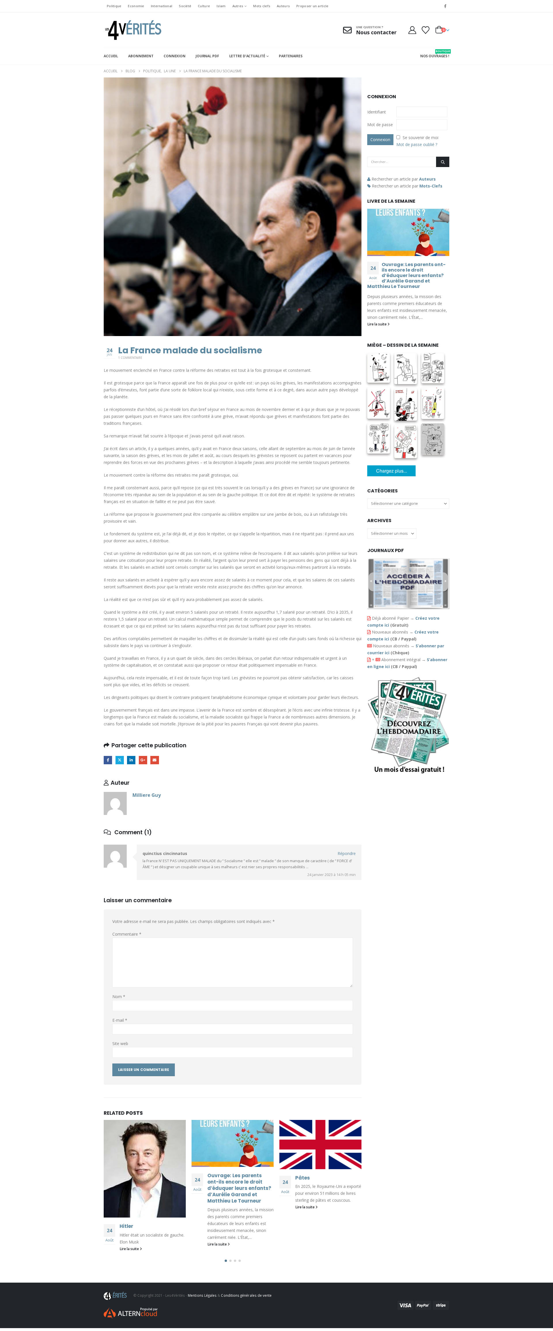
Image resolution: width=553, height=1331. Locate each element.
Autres (237, 6)
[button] (226, 1260)
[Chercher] (442, 162)
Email (154, 760)
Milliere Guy (146, 795)
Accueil (111, 56)
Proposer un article (312, 6)
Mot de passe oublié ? (416, 144)
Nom (118, 996)
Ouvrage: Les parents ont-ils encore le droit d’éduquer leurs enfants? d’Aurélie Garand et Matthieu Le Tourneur (239, 1188)
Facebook (108, 760)
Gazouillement (119, 760)
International (162, 6)
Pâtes (302, 1177)
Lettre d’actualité (247, 56)
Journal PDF (207, 56)
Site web (120, 1043)
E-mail (119, 1020)
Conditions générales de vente (246, 1295)
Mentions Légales (202, 1295)
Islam (221, 6)
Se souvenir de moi (420, 137)
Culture (204, 6)
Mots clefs (261, 6)
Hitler (126, 1226)
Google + (143, 760)
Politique (114, 6)
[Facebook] (445, 6)
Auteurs (283, 6)
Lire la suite (130, 1248)
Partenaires (290, 56)
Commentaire (126, 934)
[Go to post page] (145, 1169)
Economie (136, 6)
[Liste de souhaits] (425, 30)
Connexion (174, 56)
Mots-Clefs (430, 186)
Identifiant (376, 112)
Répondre (347, 853)
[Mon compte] (412, 30)
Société (185, 6)
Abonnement (141, 56)
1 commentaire (130, 358)
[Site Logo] (132, 30)
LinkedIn (131, 760)
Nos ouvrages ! (434, 53)
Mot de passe (380, 124)
